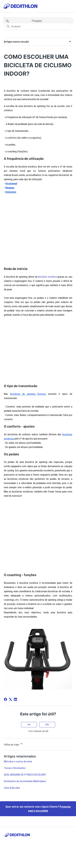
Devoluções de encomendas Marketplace (25, 781)
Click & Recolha (12, 787)
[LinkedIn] (15, 699)
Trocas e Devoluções (14, 768)
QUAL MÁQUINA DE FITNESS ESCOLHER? (25, 774)
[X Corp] (10, 699)
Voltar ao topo (12, 744)
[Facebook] (5, 699)
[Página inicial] (20, 7)
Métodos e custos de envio (18, 761)
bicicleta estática (47, 276)
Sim (29, 724)
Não (47, 724)
